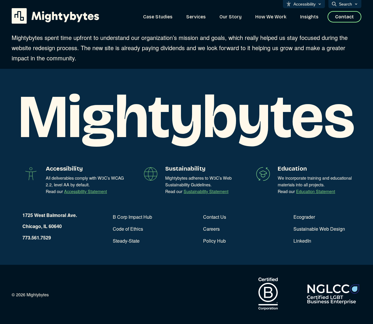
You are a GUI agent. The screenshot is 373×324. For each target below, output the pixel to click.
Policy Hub (214, 240)
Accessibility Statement (85, 191)
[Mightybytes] (55, 16)
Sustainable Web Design (319, 228)
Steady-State (126, 240)
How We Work (270, 17)
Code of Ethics (128, 228)
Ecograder (304, 216)
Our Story (230, 17)
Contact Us (214, 216)
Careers (211, 228)
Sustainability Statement (206, 191)
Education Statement (315, 191)
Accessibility (304, 4)
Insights (309, 17)
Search (345, 4)
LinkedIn (302, 240)
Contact (344, 17)
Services (196, 17)
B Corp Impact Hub (132, 216)
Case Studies (158, 17)
